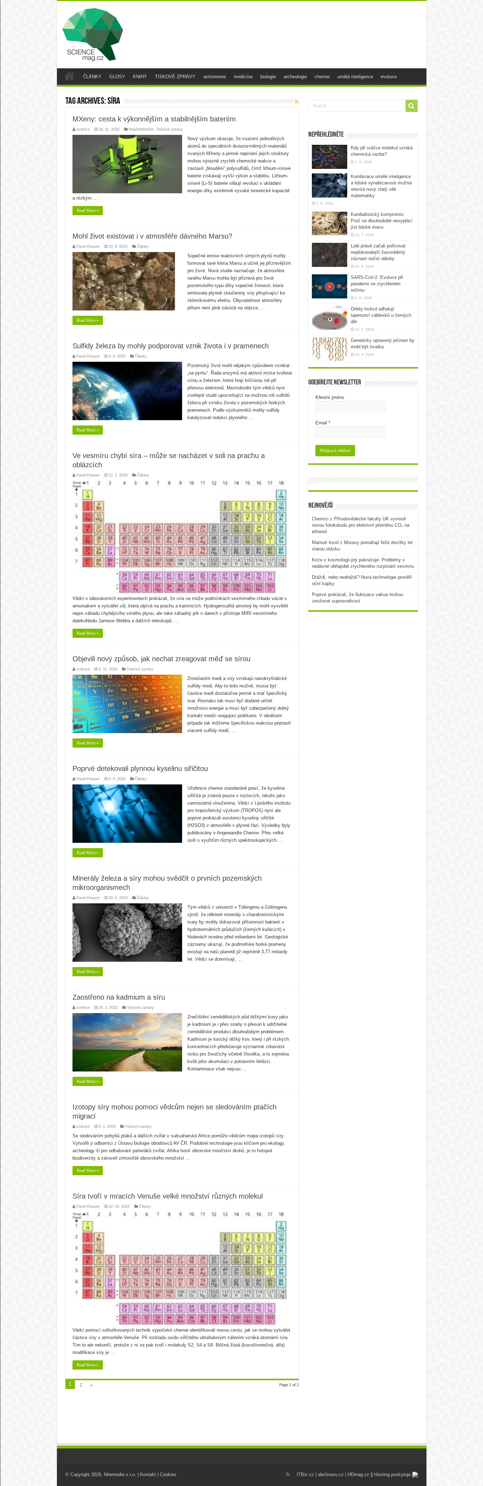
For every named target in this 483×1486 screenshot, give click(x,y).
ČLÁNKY (92, 76)
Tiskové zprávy (169, 129)
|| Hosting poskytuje (391, 1474)
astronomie (214, 76)
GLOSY (117, 76)
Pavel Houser (88, 246)
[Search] (412, 106)
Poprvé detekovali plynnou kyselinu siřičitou (140, 768)
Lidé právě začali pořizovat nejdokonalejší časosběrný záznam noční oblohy (378, 252)
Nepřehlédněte (141, 129)
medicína (243, 76)
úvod (69, 75)
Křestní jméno (329, 397)
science (83, 129)
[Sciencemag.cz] (92, 33)
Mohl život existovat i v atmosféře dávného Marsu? (152, 236)
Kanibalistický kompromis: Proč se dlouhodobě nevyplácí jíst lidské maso (382, 221)
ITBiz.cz (305, 1474)
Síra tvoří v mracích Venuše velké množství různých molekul (167, 1196)
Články (143, 246)
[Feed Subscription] (297, 101)
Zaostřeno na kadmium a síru (118, 997)
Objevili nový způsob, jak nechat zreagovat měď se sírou (161, 659)
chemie (322, 76)
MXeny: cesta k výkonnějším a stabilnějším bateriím (154, 119)
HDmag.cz (358, 1474)
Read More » (88, 210)
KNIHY (140, 76)
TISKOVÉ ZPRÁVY (175, 76)
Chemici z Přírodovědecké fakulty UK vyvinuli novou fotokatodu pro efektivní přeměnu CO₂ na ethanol (360, 525)
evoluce (389, 76)
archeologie (295, 76)
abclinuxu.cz (331, 1474)
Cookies (168, 1474)
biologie (268, 76)
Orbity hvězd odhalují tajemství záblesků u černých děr (381, 315)
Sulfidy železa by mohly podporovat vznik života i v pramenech (170, 346)
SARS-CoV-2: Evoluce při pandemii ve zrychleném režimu (377, 284)
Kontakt (148, 1474)
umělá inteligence (355, 76)
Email (322, 422)
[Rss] (288, 1474)
